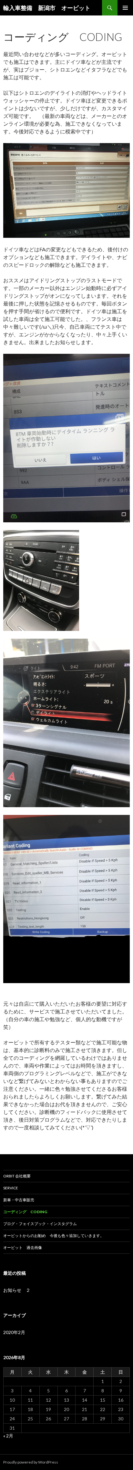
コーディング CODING (25, 1211)
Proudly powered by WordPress (30, 1462)
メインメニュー (125, 7)
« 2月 (8, 1435)
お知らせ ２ (16, 1290)
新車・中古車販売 (18, 1199)
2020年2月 (14, 1332)
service (12, 1187)
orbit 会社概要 (17, 1176)
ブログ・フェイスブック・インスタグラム (40, 1223)
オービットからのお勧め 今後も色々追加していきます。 (53, 1235)
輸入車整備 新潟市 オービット (49, 7)
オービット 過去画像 (22, 1247)
